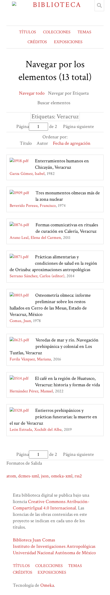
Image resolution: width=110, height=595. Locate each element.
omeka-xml (61, 476)
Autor (42, 143)
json (45, 476)
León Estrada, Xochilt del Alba (36, 429)
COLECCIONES (56, 32)
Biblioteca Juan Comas (34, 540)
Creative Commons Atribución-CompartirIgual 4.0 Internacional (51, 504)
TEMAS (84, 32)
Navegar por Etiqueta (68, 93)
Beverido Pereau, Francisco (33, 205)
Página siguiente (78, 126)
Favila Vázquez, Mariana (30, 359)
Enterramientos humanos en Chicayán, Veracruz (62, 164)
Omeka (47, 585)
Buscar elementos (53, 103)
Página (22, 126)
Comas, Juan (20, 321)
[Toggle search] (99, 5)
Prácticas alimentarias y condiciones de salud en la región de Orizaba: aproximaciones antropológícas (53, 263)
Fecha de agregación (72, 143)
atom (11, 476)
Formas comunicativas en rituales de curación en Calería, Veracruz (67, 228)
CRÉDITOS (37, 42)
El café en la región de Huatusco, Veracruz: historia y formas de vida (67, 381)
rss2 (78, 476)
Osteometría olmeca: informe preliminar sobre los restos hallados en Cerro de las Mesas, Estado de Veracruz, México (50, 304)
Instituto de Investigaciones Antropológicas (54, 546)
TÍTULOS (27, 32)
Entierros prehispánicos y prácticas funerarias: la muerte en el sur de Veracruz (53, 416)
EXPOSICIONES (68, 42)
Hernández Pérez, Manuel (31, 391)
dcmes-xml (28, 476)
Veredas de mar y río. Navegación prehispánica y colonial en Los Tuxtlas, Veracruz (54, 346)
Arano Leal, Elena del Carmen (35, 237)
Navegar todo (32, 93)
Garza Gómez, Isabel (27, 173)
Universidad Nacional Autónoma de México (54, 553)
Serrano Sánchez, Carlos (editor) (37, 276)
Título (26, 143)
